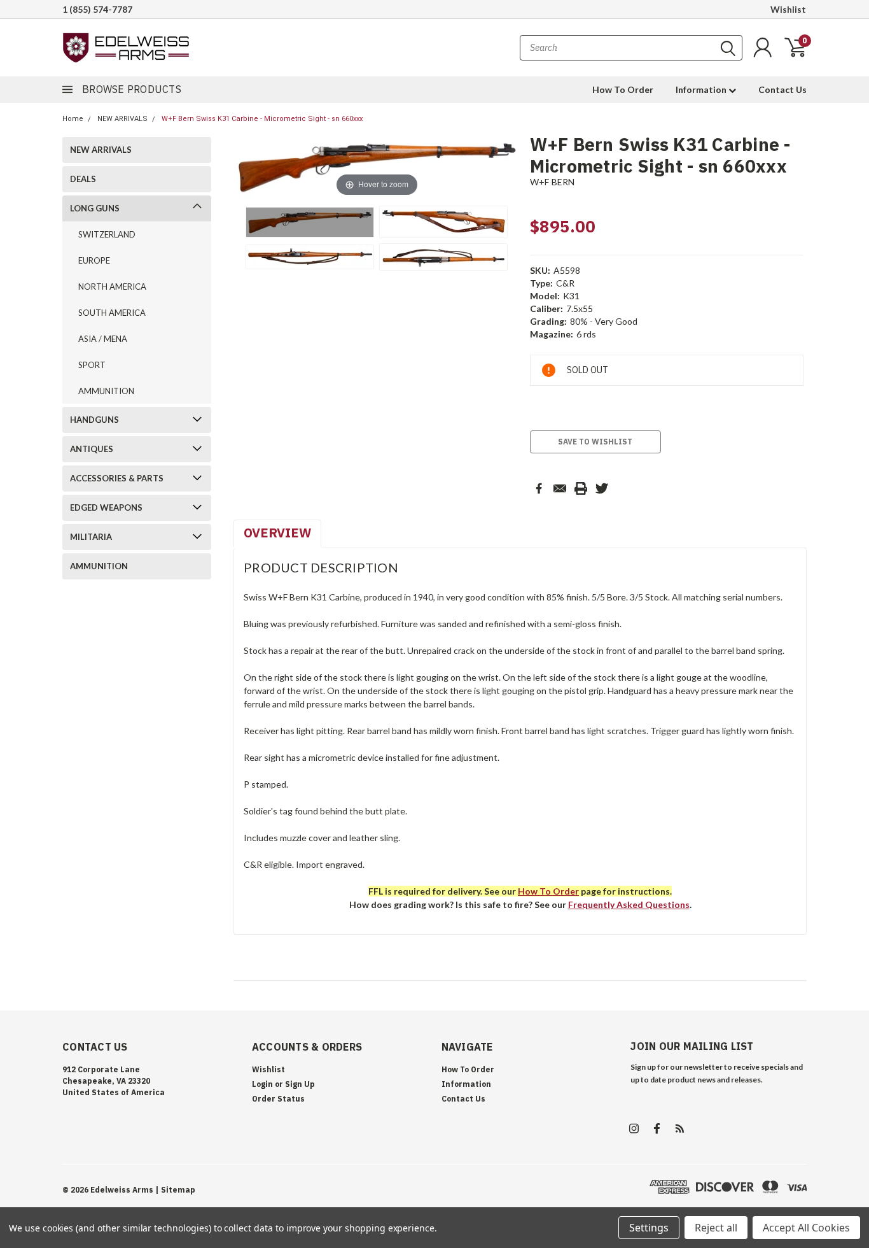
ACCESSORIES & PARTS (116, 478)
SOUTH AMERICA (112, 313)
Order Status (278, 1098)
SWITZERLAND (107, 234)
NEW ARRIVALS (122, 119)
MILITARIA (91, 537)
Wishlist (788, 9)
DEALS (83, 179)
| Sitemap (175, 1190)
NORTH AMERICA (112, 286)
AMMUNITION (106, 391)
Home (72, 119)
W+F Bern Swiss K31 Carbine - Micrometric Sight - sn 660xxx (262, 119)
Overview (277, 532)
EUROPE (94, 260)
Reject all (716, 1228)
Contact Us (782, 89)
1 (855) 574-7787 (97, 9)
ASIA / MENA (102, 339)
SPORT (92, 365)
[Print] (580, 488)
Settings (649, 1228)
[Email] (559, 488)
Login (262, 1084)
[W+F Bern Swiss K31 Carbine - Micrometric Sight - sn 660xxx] (309, 222)
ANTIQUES (91, 449)
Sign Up (300, 1084)
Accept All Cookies (806, 1228)
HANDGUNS (94, 420)
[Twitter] (601, 488)
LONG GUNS (95, 208)
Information (702, 89)
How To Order (622, 89)
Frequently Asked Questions (629, 904)
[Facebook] (538, 488)
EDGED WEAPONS (106, 507)
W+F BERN (552, 181)
